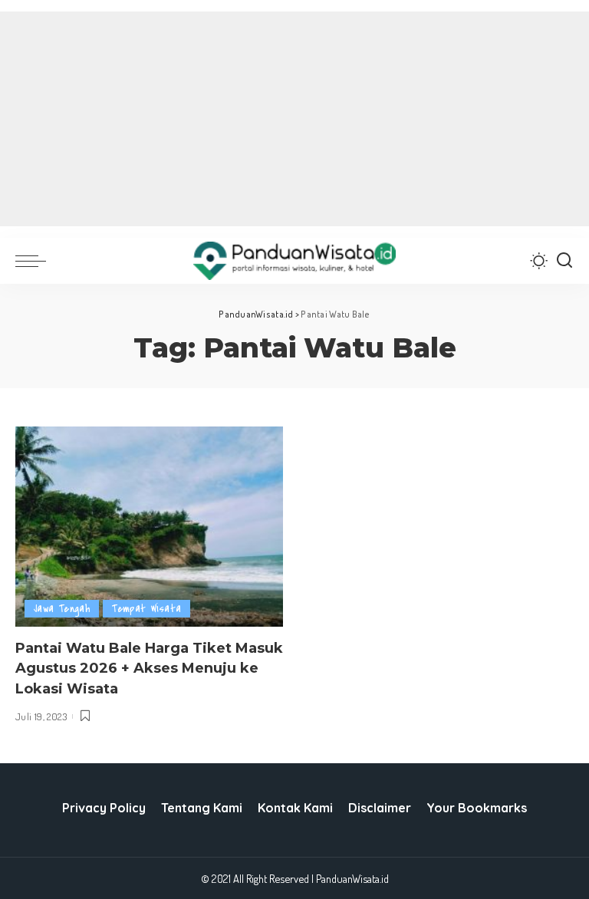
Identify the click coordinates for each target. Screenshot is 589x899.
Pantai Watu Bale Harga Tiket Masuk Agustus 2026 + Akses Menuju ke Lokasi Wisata (149, 668)
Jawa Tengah (62, 609)
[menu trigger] (34, 261)
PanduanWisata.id (352, 878)
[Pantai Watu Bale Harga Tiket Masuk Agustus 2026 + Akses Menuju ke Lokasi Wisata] (149, 526)
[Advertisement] (294, 119)
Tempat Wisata (146, 609)
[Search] (564, 261)
